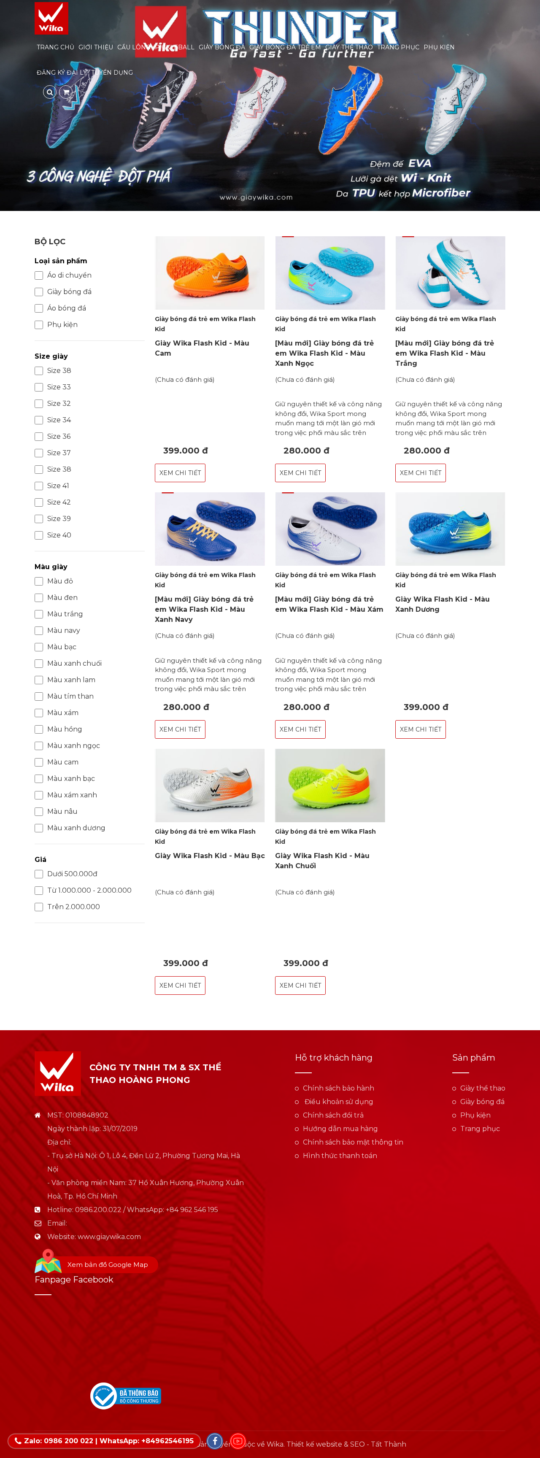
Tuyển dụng (112, 72)
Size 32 (59, 404)
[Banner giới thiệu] (270, 105)
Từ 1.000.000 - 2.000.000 (89, 890)
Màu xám (62, 713)
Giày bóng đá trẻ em (285, 47)
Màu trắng (65, 614)
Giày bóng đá (222, 47)
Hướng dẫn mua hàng (340, 1129)
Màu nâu (62, 811)
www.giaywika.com (109, 1237)
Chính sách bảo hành (338, 1088)
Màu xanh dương (76, 828)
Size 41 (58, 486)
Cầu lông (134, 47)
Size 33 (59, 387)
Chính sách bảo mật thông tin (353, 1142)
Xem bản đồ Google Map (108, 1265)
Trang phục (398, 47)
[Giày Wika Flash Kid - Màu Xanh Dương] (450, 529)
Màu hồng (64, 729)
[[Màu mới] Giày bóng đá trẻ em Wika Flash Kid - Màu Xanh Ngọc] (330, 273)
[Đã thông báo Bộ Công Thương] (125, 1396)
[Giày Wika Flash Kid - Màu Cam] (210, 273)
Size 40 (59, 535)
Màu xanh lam (71, 680)
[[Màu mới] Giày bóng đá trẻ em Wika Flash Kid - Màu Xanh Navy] (210, 529)
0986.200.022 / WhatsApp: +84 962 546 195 (146, 1210)
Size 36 (58, 436)
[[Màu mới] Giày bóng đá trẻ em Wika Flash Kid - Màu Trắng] (450, 273)
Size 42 (59, 502)
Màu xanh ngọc (73, 746)
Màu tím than (70, 696)
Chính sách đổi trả (333, 1115)
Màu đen (62, 598)
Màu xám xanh (72, 795)
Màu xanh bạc (71, 779)
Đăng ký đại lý (62, 72)
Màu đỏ (60, 581)
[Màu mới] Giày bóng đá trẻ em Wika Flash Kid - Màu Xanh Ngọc (324, 353)
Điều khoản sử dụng (338, 1102)
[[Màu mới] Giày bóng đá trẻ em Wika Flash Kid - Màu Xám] (330, 529)
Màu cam (62, 762)
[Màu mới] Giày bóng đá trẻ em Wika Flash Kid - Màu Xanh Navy (204, 609)
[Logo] (51, 18)
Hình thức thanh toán (340, 1156)
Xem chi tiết (180, 473)
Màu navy (63, 630)
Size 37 (59, 453)
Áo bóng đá (66, 308)
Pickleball (174, 47)
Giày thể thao (349, 47)
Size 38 (59, 371)
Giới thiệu (95, 47)
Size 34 (59, 420)
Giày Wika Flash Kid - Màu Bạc (210, 856)
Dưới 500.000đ (72, 874)
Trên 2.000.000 (73, 907)
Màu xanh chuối (74, 663)
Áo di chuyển (69, 275)
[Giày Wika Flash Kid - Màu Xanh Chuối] (330, 785)
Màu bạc (61, 647)
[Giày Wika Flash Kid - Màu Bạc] (210, 785)
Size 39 (59, 519)
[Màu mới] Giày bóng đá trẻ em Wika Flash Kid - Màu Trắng (444, 353)
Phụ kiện (439, 47)
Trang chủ (55, 47)
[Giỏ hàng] (66, 92)
